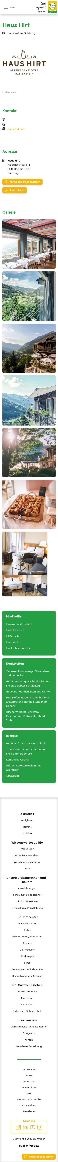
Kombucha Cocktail (18, 759)
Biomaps (27, 943)
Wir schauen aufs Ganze (27, 862)
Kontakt (29, 1039)
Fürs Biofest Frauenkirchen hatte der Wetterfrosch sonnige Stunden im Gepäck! (28, 702)
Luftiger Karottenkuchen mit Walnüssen (23, 768)
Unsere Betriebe (27, 907)
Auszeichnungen (27, 888)
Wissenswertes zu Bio (27, 842)
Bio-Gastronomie (27, 991)
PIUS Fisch (12, 636)
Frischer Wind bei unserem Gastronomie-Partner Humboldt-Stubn (26, 716)
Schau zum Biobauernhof (27, 894)
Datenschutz (29, 1087)
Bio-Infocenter (27, 917)
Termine (27, 826)
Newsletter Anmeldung (29, 1046)
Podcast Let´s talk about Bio (27, 969)
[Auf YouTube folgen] (32, 1127)
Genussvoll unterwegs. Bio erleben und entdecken (27, 673)
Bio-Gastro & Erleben (27, 985)
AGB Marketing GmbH (29, 1099)
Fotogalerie (29, 1033)
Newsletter (29, 1111)
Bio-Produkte (27, 949)
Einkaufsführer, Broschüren (27, 936)
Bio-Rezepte (27, 956)
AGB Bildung (29, 1105)
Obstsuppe (12, 776)
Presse (29, 1075)
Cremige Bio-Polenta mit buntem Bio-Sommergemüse (26, 751)
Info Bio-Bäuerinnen (27, 901)
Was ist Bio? (27, 848)
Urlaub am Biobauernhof (27, 1011)
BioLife (27, 930)
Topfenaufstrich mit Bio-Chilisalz (26, 743)
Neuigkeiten (27, 820)
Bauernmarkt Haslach (19, 624)
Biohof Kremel (15, 630)
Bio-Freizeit (27, 1004)
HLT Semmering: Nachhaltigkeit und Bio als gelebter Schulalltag (28, 683)
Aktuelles (27, 814)
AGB (29, 1093)
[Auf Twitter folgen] (25, 1127)
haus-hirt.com (16, 129)
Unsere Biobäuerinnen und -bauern (27, 880)
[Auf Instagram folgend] (39, 1127)
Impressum (29, 1081)
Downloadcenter (27, 923)
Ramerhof (12, 642)
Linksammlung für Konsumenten (29, 1026)
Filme (27, 962)
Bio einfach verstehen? (27, 855)
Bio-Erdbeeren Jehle (18, 648)
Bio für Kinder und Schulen (27, 976)
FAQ (27, 868)
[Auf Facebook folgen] (18, 1127)
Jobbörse (27, 833)
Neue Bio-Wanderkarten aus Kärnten (28, 691)
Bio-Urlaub (27, 998)
